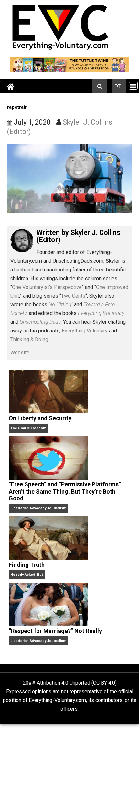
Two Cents (73, 296)
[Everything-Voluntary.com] (10, 86)
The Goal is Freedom (28, 428)
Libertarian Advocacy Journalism (38, 508)
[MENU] (133, 86)
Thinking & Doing (29, 339)
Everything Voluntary (85, 331)
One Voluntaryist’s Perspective (47, 287)
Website (19, 353)
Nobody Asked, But (26, 575)
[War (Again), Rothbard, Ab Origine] (119, 86)
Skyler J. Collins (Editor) (79, 236)
